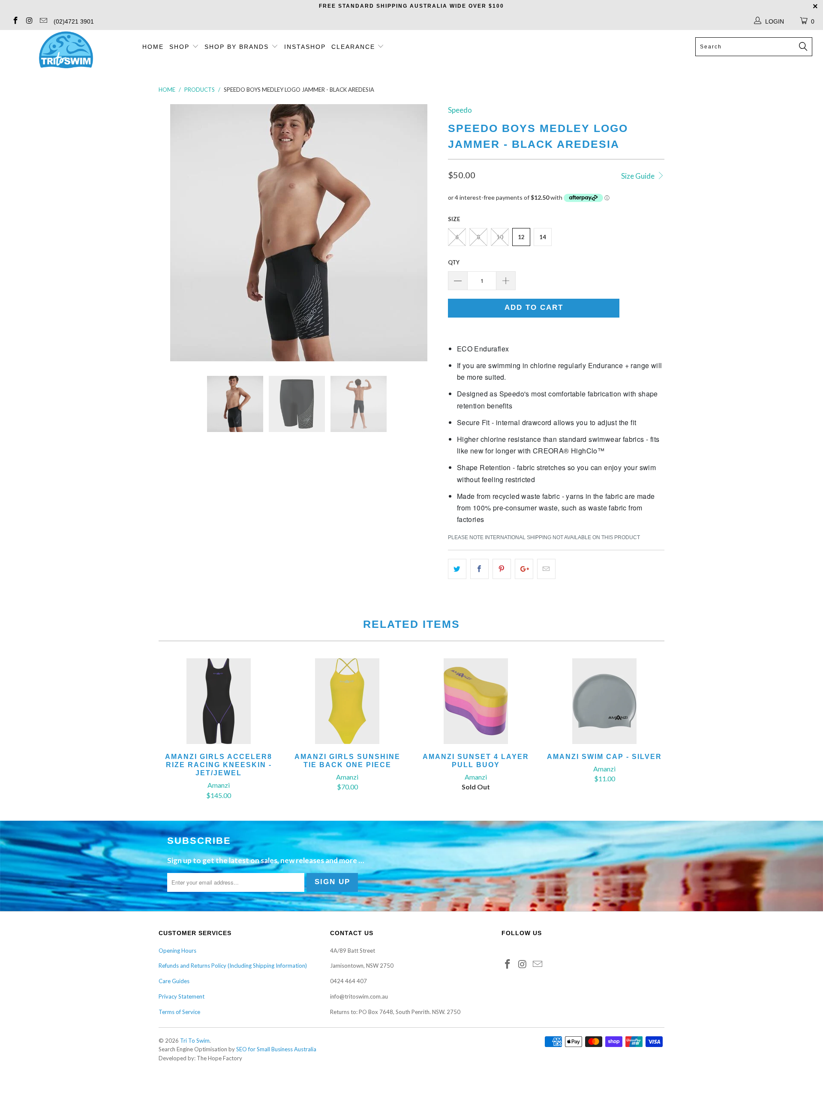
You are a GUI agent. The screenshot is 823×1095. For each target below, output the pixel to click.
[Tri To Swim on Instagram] (29, 21)
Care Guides (174, 981)
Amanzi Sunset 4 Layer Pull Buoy (476, 701)
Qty (454, 262)
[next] (424, 232)
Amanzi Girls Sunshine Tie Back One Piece (347, 701)
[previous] (173, 232)
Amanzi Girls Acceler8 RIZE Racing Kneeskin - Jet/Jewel (219, 701)
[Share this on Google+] (524, 569)
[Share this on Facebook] (479, 569)
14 (542, 237)
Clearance (354, 46)
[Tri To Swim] (66, 50)
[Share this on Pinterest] (502, 569)
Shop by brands (237, 46)
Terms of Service (179, 1011)
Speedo (460, 109)
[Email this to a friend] (546, 569)
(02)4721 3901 (74, 21)
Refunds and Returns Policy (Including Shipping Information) (233, 965)
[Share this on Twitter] (457, 569)
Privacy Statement (181, 996)
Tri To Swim (195, 1040)
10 (499, 237)
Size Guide (638, 175)
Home (153, 46)
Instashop (305, 46)
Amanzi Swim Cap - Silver (604, 701)
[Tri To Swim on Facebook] (15, 21)
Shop (179, 46)
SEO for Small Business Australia (276, 1049)
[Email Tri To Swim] (43, 21)
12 (521, 237)
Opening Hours (177, 950)
